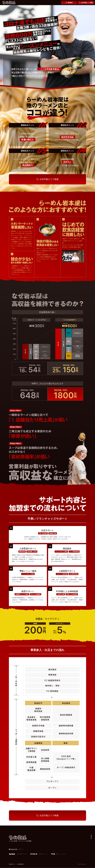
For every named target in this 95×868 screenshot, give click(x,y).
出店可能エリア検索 (87, 2)
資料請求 (70, 2)
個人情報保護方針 (20, 864)
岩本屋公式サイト (12, 864)
